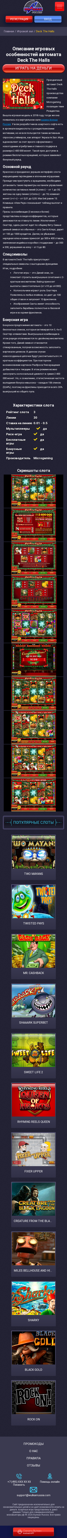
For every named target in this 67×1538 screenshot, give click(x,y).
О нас (33, 1451)
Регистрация (19, 19)
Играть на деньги (33, 68)
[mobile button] (59, 6)
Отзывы (33, 1465)
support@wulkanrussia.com (33, 1495)
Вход (48, 19)
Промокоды (33, 1444)
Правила (33, 1458)
